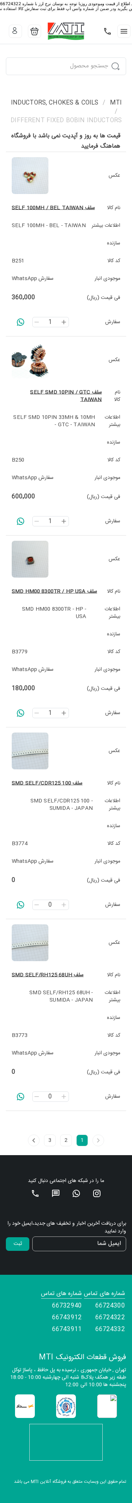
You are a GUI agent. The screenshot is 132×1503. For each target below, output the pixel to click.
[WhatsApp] (76, 1193)
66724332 (110, 1329)
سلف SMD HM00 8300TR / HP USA (54, 591)
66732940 (67, 1306)
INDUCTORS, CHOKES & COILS (55, 103)
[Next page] (34, 1140)
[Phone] (107, 31)
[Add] (64, 322)
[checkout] (34, 31)
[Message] (56, 1193)
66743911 (67, 1329)
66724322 (110, 1317)
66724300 (110, 1306)
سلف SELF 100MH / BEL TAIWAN (53, 208)
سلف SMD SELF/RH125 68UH (48, 975)
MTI (116, 103)
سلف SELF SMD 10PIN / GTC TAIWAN (66, 396)
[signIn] (15, 31)
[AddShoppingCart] (20, 322)
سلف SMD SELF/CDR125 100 (47, 783)
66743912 (67, 1317)
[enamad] (107, 1406)
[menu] (124, 31)
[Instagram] (97, 1193)
